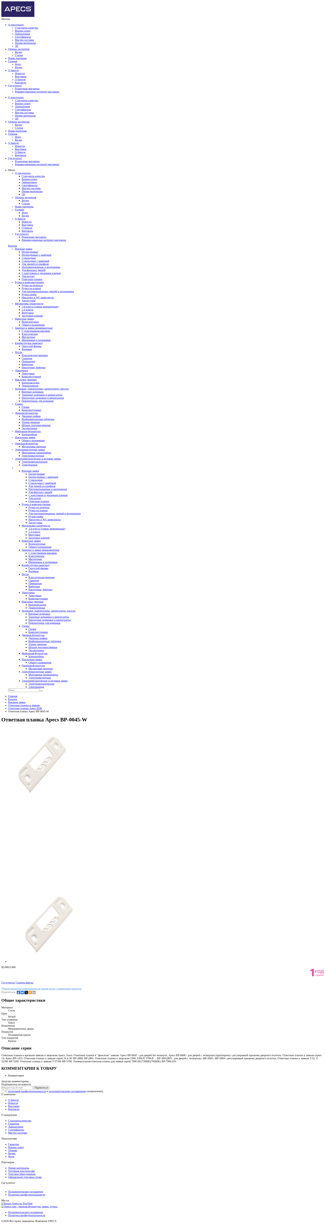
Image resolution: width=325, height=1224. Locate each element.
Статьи (19, 55)
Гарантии (13, 1123)
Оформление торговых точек (25, 1177)
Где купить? (15, 85)
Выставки (20, 76)
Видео (18, 52)
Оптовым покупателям (21, 1171)
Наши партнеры (17, 58)
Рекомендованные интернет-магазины (37, 91)
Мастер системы (24, 40)
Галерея (12, 61)
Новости (20, 73)
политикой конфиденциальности (27, 1091)
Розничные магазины (27, 88)
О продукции (16, 24)
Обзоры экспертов (18, 49)
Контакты (20, 82)
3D (16, 46)
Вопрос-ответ (23, 30)
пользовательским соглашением (67, 1091)
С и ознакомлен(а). (54, 1091)
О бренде (13, 70)
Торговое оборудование (22, 1174)
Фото (18, 64)
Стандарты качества (26, 27)
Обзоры (12, 1150)
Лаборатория (22, 33)
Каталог (12, 245)
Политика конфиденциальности (26, 1194)
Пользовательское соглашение (25, 1191)
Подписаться (41, 1087)
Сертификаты (23, 36)
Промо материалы (25, 43)
